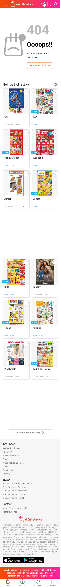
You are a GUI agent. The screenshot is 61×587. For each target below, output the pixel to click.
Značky (6, 459)
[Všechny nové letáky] (55, 84)
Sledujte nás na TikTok (13, 498)
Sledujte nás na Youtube (14, 494)
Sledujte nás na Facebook (15, 487)
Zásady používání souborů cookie (38, 576)
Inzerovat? (7, 452)
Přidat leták (8, 470)
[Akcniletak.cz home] (22, 4)
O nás (5, 466)
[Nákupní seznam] (49, 4)
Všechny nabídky (11, 455)
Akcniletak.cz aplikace (13, 463)
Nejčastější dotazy (11, 448)
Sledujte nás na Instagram (15, 490)
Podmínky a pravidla (29, 573)
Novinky (6, 474)
